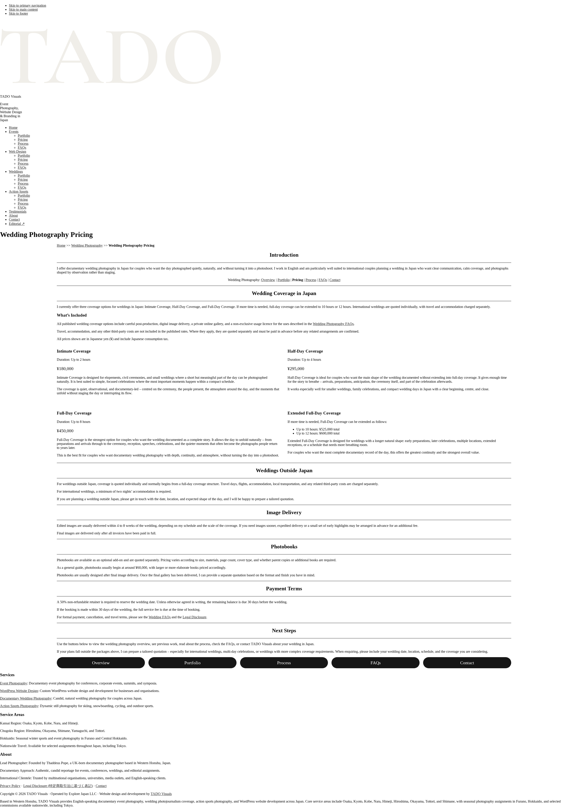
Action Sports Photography (19, 706)
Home (61, 245)
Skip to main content (23, 9)
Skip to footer (18, 13)
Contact (334, 280)
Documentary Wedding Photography (25, 698)
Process (311, 280)
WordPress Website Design (19, 691)
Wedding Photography (87, 245)
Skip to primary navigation (27, 5)
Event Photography (13, 683)
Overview (268, 280)
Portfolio (284, 280)
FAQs (323, 280)
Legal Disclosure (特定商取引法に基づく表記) (58, 786)
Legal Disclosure (194, 617)
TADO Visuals (161, 794)
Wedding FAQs (160, 617)
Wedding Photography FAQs (333, 324)
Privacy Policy (10, 786)
